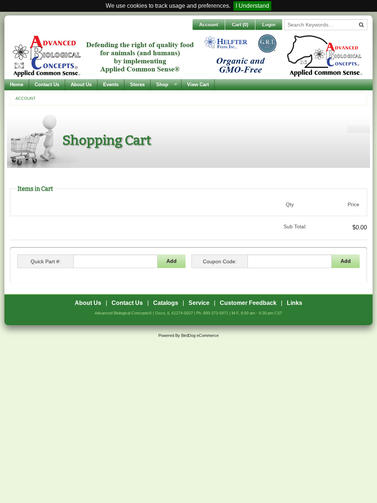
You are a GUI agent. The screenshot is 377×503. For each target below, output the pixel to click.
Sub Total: (294, 226)
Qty (290, 204)
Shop (162, 84)
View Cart (198, 84)
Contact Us (47, 84)
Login (268, 24)
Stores (137, 84)
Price (353, 204)
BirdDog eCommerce (200, 335)
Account (208, 24)
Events (111, 84)
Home (16, 84)
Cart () (240, 24)
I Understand (252, 6)
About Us (81, 84)
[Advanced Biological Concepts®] (186, 55)
